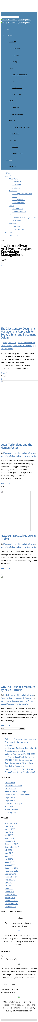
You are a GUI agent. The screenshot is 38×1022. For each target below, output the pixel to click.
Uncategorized (11, 812)
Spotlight (15, 62)
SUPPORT (12, 121)
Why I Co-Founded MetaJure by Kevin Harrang (18, 688)
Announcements (17, 114)
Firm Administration (26, 342)
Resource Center (17, 153)
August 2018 (10, 829)
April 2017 (9, 859)
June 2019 (9, 826)
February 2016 (11, 895)
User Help (15, 134)
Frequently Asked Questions (21, 127)
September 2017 (12, 847)
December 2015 (11, 900)
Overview (15, 147)
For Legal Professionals (19, 75)
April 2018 (9, 835)
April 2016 (9, 889)
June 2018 (9, 832)
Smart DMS (16, 48)
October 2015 (10, 906)
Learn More (9, 35)
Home (8, 29)
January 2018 (10, 841)
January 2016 (10, 897)
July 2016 (8, 883)
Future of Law (6, 345)
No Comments (7, 348)
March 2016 (9, 892)
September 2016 (12, 877)
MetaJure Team (9, 342)
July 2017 (8, 850)
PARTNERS (12, 140)
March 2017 (9, 862)
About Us (9, 160)
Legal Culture (10, 797)
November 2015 (11, 903)
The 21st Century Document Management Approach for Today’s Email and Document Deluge (18, 333)
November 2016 (11, 871)
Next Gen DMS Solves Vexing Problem (18, 537)
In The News (16, 107)
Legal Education (11, 800)
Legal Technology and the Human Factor (16, 446)
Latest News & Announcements (14, 701)
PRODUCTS (12, 42)
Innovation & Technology (23, 345)
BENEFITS (12, 68)
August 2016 (10, 880)
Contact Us (12, 166)
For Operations (17, 88)
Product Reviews (12, 809)
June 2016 (9, 886)
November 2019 (11, 823)
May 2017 (8, 856)
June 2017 (9, 853)
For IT (14, 81)
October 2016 (10, 874)
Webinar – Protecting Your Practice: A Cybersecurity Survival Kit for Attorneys (20, 742)
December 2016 (11, 868)
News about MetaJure (14, 803)
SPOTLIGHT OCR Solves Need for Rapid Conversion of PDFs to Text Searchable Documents (19, 763)
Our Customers (17, 94)
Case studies (10, 782)
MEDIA (11, 101)
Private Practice (11, 806)
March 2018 (9, 838)
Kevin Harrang (9, 695)
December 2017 (11, 844)
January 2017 (10, 865)
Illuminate (15, 55)
